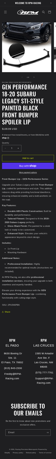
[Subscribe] (47, 432)
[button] (5, 12)
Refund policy (31, 453)
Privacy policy (18, 453)
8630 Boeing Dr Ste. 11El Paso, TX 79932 (12, 358)
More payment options (28, 172)
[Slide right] (34, 77)
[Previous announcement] (5, 3)
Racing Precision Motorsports (26, 449)
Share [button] (7, 312)
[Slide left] (22, 77)
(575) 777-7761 (44, 372)
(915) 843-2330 (13, 368)
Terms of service (45, 453)
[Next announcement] (51, 3)
